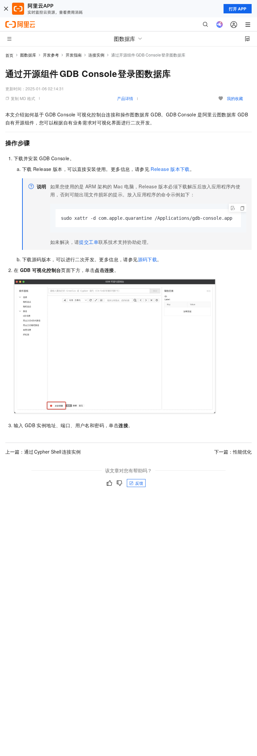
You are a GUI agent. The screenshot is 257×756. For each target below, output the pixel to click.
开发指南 (74, 55)
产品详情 (125, 98)
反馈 (139, 483)
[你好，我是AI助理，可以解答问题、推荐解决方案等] (219, 24)
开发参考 (51, 55)
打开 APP (237, 9)
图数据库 (28, 55)
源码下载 (147, 259)
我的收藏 (235, 98)
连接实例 (96, 55)
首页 (9, 55)
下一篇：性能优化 (233, 451)
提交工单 (88, 242)
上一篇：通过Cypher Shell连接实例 (43, 451)
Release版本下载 (170, 169)
